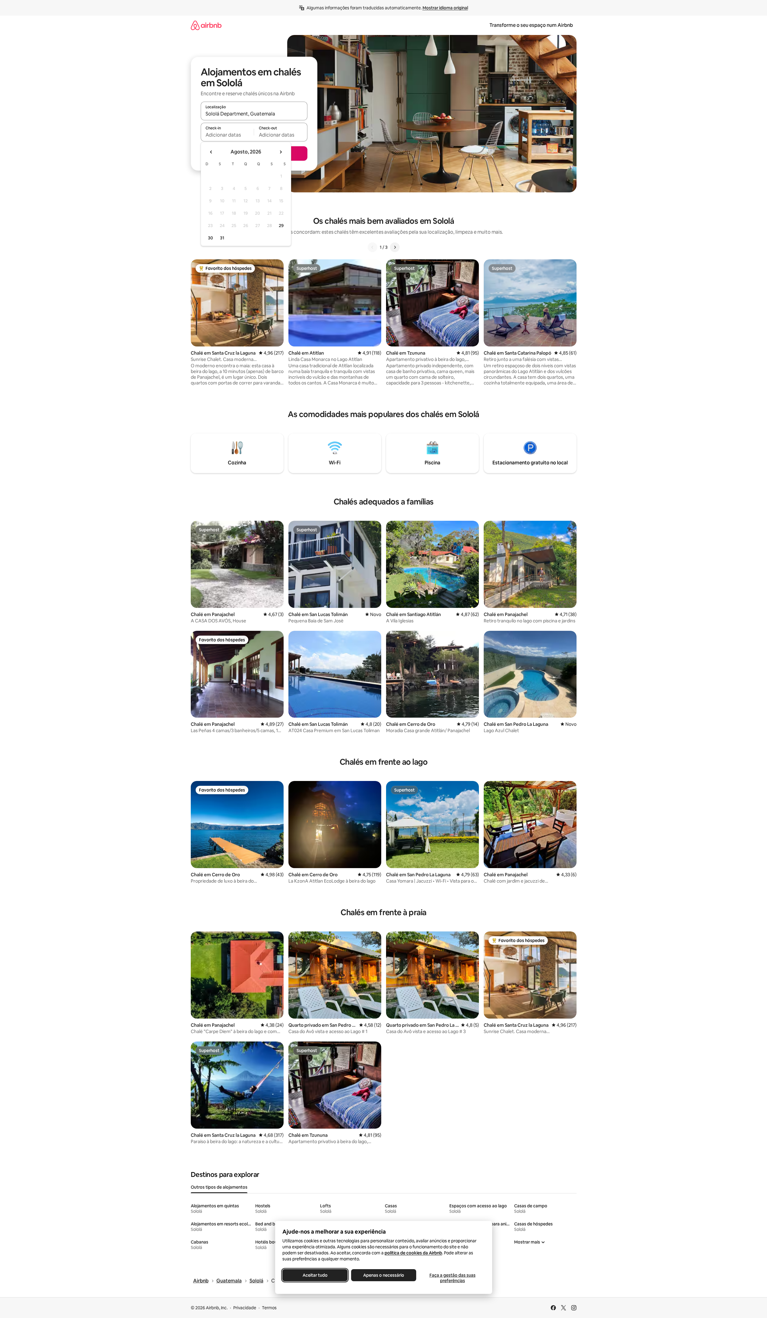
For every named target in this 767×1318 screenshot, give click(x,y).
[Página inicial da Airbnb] (206, 25)
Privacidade (244, 1307)
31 (222, 238)
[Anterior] (372, 247)
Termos (269, 1307)
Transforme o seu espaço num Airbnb (531, 25)
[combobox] (254, 113)
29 (281, 225)
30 (210, 238)
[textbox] (227, 134)
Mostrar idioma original (445, 8)
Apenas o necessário (383, 1275)
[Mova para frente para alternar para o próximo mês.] (280, 152)
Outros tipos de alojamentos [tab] (219, 1187)
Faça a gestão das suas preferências (452, 1277)
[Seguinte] (395, 247)
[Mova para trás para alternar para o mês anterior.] (211, 152)
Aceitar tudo (314, 1275)
